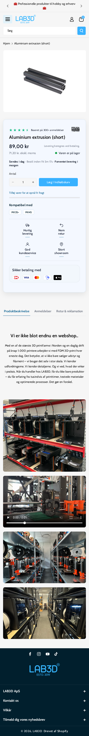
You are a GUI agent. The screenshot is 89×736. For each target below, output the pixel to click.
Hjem (6, 43)
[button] (7, 19)
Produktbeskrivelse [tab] (16, 311)
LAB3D (37, 731)
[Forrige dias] (7, 6)
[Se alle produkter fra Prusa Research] (75, 129)
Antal (12, 174)
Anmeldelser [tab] (43, 311)
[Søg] (81, 31)
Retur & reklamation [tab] (69, 311)
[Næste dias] (81, 6)
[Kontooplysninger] (71, 19)
